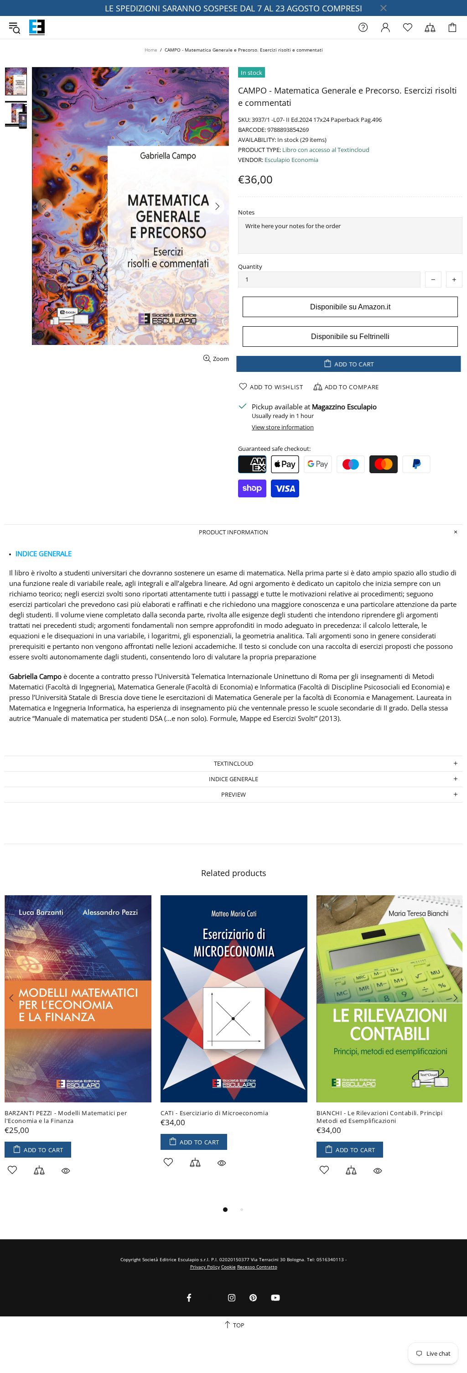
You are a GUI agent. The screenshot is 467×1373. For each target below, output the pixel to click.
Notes (246, 212)
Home (151, 50)
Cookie (228, 1266)
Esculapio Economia (291, 160)
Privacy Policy (205, 1266)
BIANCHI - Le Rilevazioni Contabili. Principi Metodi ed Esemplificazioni (380, 1117)
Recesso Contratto (257, 1266)
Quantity (250, 267)
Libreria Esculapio (37, 27)
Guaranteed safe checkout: (274, 449)
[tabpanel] (78, 1045)
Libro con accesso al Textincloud (325, 150)
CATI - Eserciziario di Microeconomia (214, 1113)
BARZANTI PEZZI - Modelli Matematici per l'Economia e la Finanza (66, 1117)
